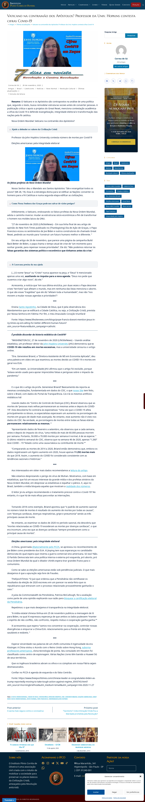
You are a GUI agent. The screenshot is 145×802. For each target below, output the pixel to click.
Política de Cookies (107, 798)
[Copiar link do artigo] (132, 81)
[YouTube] (62, 763)
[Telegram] (52, 763)
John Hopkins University (55, 343)
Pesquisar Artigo (111, 32)
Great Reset (126, 201)
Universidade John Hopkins (58, 699)
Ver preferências (133, 792)
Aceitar (96, 792)
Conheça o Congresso (121, 142)
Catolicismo (29, 88)
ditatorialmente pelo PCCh (45, 547)
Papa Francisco (42, 699)
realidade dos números (78, 486)
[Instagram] (47, 763)
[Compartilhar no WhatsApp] (126, 81)
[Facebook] (43, 763)
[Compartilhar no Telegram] (119, 81)
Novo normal (32, 699)
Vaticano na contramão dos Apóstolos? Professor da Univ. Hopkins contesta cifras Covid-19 (63, 24)
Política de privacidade (119, 798)
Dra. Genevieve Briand (69, 697)
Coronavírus (43, 697)
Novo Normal (51, 88)
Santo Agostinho (27, 306)
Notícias (40, 88)
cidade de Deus (33, 697)
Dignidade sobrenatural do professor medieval (83, 746)
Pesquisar (131, 35)
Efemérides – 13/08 (52, 745)
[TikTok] (66, 763)
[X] (57, 763)
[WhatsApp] (43, 767)
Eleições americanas (85, 697)
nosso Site (78, 390)
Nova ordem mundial (18, 699)
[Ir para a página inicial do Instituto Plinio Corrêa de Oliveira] (56, 778)
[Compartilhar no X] (113, 81)
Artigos (11, 88)
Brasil (19, 88)
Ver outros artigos (121, 66)
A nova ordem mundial (19, 697)
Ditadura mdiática (54, 697)
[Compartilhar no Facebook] (107, 81)
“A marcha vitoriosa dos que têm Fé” (22, 746)
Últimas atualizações (127, 173)
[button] (140, 776)
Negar (114, 792)
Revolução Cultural (67, 88)
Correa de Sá (13, 85)
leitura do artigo (79, 470)
